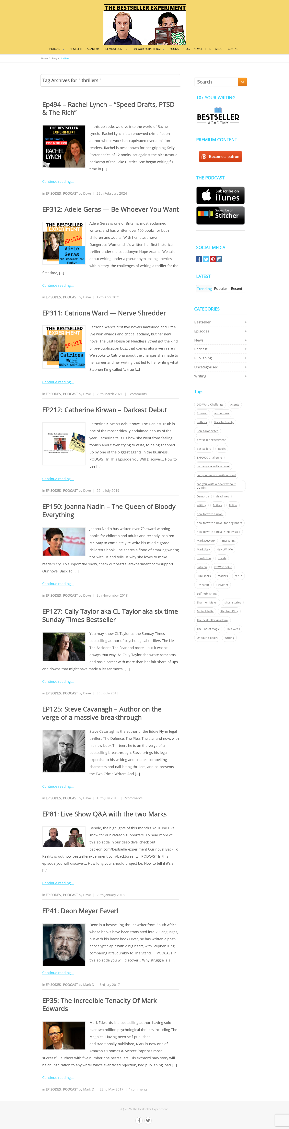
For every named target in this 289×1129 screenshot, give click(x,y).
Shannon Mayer (207, 602)
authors (202, 422)
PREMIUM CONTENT (116, 49)
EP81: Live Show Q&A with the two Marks (104, 813)
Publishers (204, 576)
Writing (200, 376)
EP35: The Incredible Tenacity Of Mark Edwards (99, 1004)
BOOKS (174, 49)
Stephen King (229, 611)
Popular (220, 288)
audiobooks (221, 413)
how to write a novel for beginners (219, 523)
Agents (234, 404)
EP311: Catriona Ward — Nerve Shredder (104, 313)
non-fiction (204, 558)
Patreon (202, 567)
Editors (217, 505)
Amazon (202, 413)
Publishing (203, 358)
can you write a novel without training (216, 485)
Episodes (54, 193)
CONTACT (234, 49)
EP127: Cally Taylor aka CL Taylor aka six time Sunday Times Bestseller (110, 615)
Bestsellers (204, 449)
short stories (233, 602)
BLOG (186, 49)
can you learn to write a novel (216, 475)
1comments (137, 394)
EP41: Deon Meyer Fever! (80, 910)
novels (222, 558)
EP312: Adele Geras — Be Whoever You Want (110, 209)
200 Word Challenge (210, 404)
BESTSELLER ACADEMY (85, 49)
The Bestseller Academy (212, 620)
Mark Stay (203, 549)
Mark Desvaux (206, 540)
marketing (229, 540)
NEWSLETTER (202, 49)
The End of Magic (208, 629)
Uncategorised (206, 367)
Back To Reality (224, 422)
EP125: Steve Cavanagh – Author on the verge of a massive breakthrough (102, 713)
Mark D (88, 984)
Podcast (71, 193)
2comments (133, 798)
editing (201, 505)
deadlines (222, 496)
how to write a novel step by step (218, 532)
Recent (236, 288)
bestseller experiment (211, 440)
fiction (233, 505)
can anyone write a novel (213, 466)
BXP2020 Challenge (209, 457)
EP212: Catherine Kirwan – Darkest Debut (104, 409)
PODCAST (55, 49)
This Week (233, 629)
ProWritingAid (223, 567)
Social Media (205, 611)
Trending (204, 288)
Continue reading (56, 181)
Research (203, 585)
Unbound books (207, 638)
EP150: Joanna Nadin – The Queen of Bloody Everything (109, 510)
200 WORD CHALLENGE (147, 49)
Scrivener (222, 585)
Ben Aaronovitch (207, 431)
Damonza (203, 496)
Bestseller (202, 322)
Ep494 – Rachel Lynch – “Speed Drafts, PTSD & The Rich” (108, 108)
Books (222, 449)
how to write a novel (210, 514)
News (198, 340)
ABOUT (219, 49)
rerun (238, 576)
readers (223, 576)
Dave (87, 193)
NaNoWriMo (225, 549)
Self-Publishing (207, 593)
